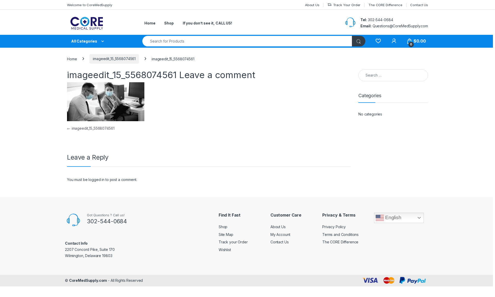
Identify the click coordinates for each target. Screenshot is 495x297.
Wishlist (225, 250)
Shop (169, 23)
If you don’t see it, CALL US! (207, 23)
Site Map (226, 234)
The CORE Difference (385, 5)
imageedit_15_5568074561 (114, 58)
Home (149, 23)
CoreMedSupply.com (88, 280)
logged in (96, 179)
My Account (280, 234)
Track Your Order (347, 5)
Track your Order (233, 242)
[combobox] (247, 41)
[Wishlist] (378, 41)
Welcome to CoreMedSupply (89, 5)
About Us (312, 5)
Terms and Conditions (340, 234)
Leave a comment (217, 74)
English (392, 217)
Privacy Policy (334, 227)
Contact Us (419, 5)
